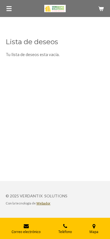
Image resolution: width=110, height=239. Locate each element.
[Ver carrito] (101, 8)
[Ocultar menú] (9, 8)
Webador (43, 203)
